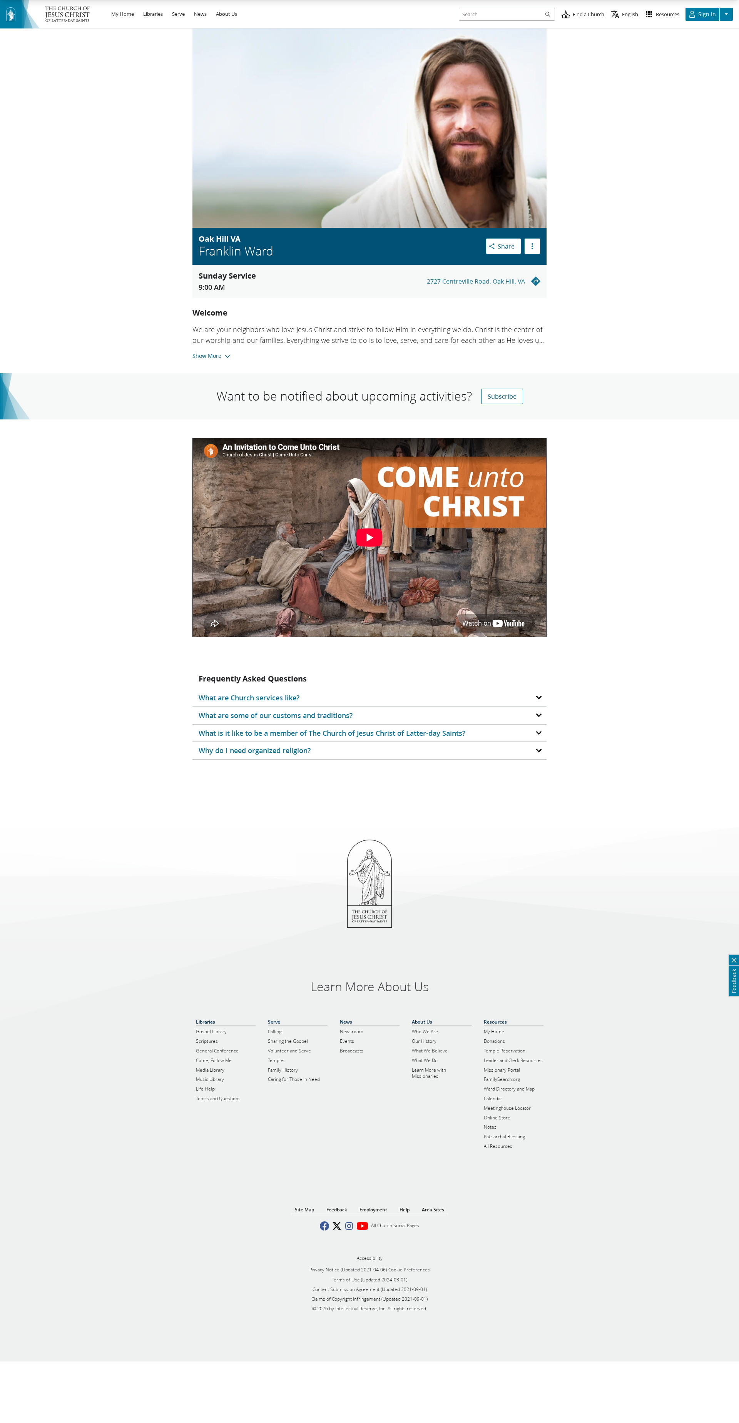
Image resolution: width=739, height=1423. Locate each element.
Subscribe (502, 396)
